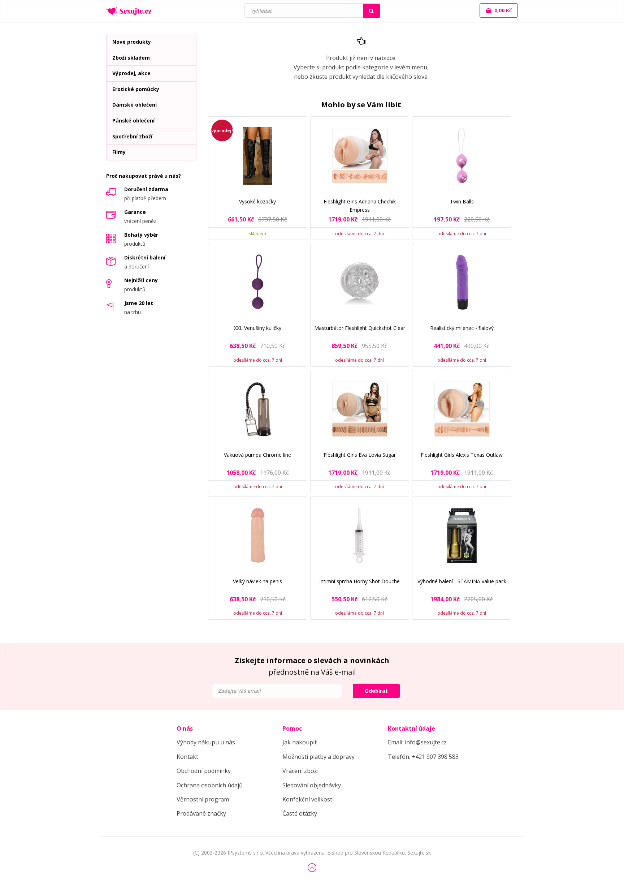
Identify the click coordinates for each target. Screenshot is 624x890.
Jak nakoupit (299, 742)
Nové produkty (131, 41)
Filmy (119, 152)
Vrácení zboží (300, 771)
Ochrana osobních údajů (210, 785)
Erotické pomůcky (135, 89)
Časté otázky (299, 813)
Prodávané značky (201, 813)
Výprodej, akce (131, 73)
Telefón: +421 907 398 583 (423, 757)
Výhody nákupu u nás (206, 742)
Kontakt (187, 757)
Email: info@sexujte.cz (417, 742)
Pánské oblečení (133, 120)
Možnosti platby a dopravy (318, 757)
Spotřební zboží (132, 136)
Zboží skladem (131, 57)
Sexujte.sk (419, 852)
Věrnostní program (203, 799)
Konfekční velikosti (308, 799)
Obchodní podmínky (204, 771)
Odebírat (376, 690)
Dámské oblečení (134, 104)
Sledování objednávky (311, 785)
